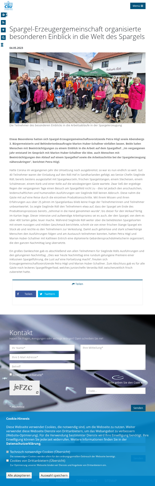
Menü (137, 6)
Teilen (79, 284)
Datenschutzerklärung (23, 444)
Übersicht (62, 452)
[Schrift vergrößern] (3, 30)
